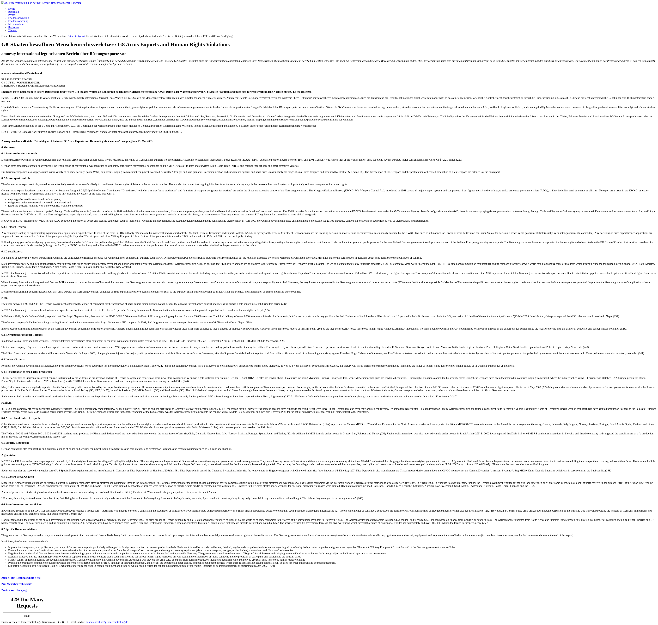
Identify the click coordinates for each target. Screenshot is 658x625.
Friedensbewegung (18, 17)
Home (11, 8)
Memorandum (15, 24)
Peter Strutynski (76, 36)
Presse (11, 14)
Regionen (13, 27)
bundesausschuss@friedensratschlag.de (107, 622)
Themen (12, 30)
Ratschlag (13, 11)
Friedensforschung (18, 21)
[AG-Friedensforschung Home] (41, 2)
